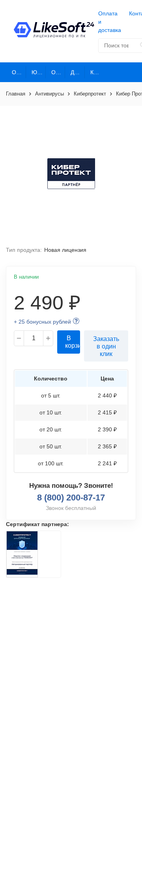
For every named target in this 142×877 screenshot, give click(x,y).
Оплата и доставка (109, 21)
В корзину (72, 342)
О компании (19, 72)
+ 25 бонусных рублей (42, 322)
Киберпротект (90, 94)
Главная (15, 94)
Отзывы (58, 72)
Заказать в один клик (106, 346)
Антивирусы (49, 94)
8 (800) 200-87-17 (71, 497)
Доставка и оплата (78, 72)
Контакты (97, 72)
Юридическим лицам (39, 72)
